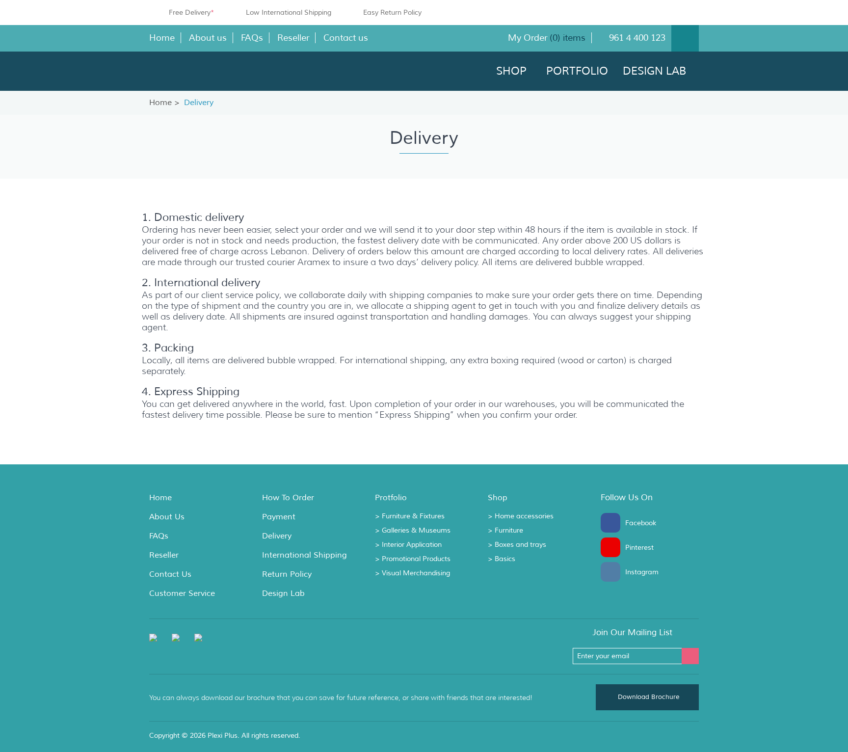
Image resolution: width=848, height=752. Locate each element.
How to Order (288, 498)
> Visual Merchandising (412, 573)
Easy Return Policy (392, 12)
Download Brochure (648, 697)
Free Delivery (191, 12)
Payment (278, 517)
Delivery (277, 536)
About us (208, 37)
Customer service (182, 593)
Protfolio (391, 498)
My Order (529, 37)
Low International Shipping (288, 12)
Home (162, 37)
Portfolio (577, 71)
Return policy (287, 574)
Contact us (345, 37)
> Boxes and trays (517, 544)
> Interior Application (408, 544)
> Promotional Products (412, 559)
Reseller (293, 37)
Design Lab (655, 71)
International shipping (304, 555)
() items (567, 37)
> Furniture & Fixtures (410, 516)
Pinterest (613, 547)
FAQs (252, 37)
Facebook (613, 523)
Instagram (613, 572)
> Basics (501, 559)
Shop (511, 71)
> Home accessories (521, 516)
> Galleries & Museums (412, 530)
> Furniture (505, 530)
